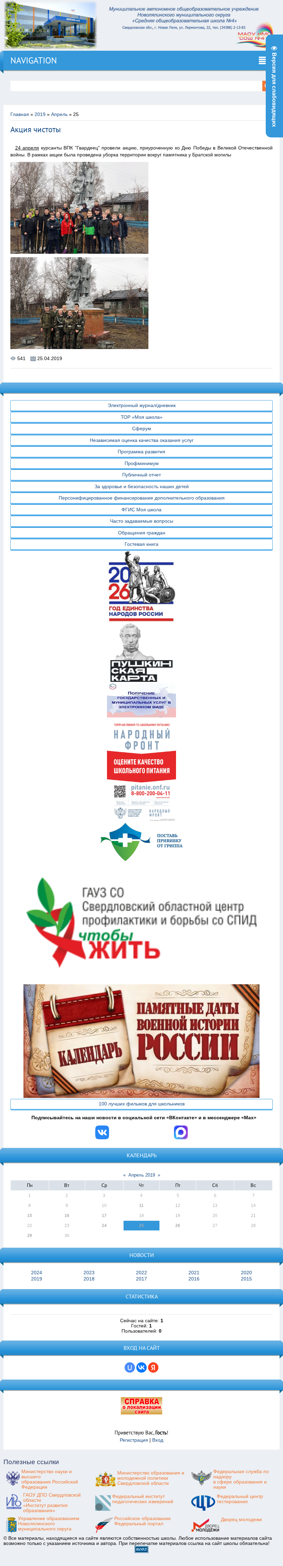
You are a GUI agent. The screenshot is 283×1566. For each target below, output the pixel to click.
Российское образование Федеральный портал (142, 1521)
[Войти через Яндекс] (153, 1367)
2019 (40, 114)
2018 (89, 1279)
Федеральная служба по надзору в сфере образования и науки (241, 1479)
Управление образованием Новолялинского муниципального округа (48, 1523)
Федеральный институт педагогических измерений (142, 1499)
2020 (246, 1272)
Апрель (59, 114)
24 (104, 1225)
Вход (157, 1440)
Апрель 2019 (141, 1175)
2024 (36, 1272)
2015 (246, 1279)
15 (29, 1215)
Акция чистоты (35, 129)
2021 (193, 1272)
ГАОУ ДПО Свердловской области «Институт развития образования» (52, 1502)
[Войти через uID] (130, 1367)
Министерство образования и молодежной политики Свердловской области (150, 1478)
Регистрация (134, 1440)
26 (177, 1225)
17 (104, 1215)
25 (141, 1225)
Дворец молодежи (241, 1519)
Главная (19, 114)
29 (29, 1235)
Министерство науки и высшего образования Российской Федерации (49, 1479)
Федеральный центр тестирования (240, 1499)
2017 (141, 1279)
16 (67, 1215)
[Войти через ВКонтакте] (141, 1367)
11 (141, 1205)
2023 (89, 1272)
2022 (141, 1272)
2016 (193, 1279)
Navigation (33, 60)
